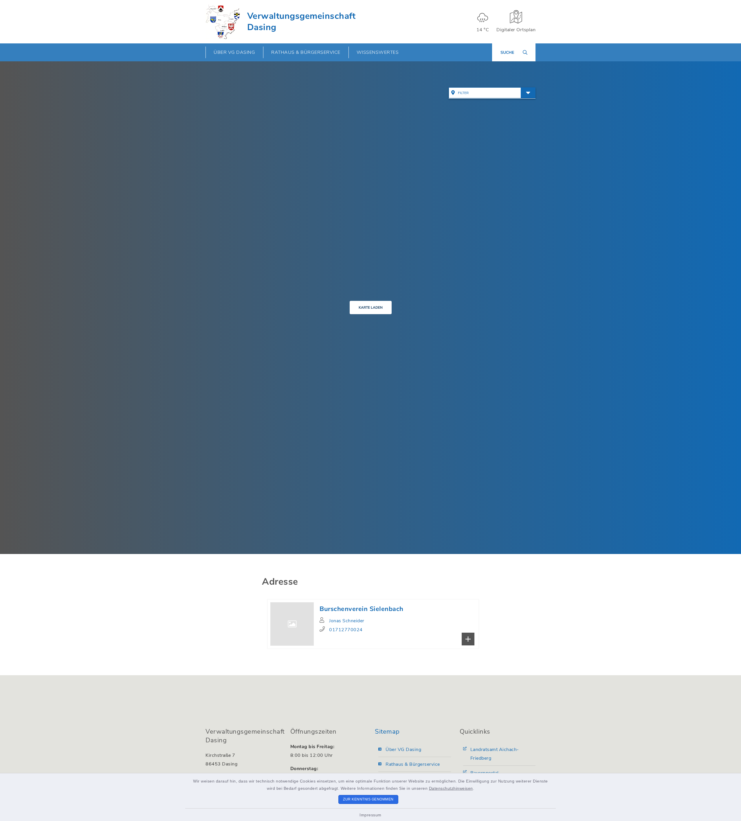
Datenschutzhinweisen (451, 788)
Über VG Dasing (403, 749)
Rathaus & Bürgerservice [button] (305, 52)
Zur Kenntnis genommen (368, 799)
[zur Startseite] (223, 21)
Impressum (370, 815)
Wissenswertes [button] (378, 52)
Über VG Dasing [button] (234, 52)
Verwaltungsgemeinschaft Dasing (301, 21)
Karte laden (371, 307)
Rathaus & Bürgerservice (413, 764)
